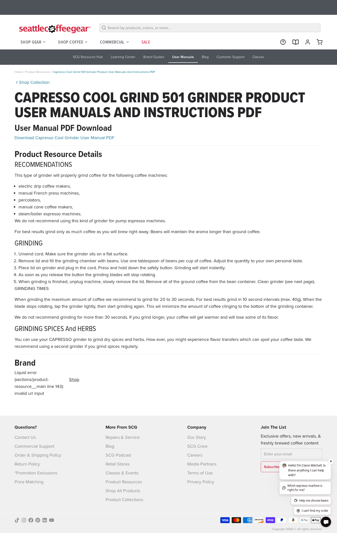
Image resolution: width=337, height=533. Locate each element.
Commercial (112, 42)
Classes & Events (122, 473)
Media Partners (201, 464)
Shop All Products (123, 491)
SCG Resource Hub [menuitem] (88, 56)
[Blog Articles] (293, 42)
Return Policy (27, 464)
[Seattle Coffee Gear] (54, 29)
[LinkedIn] (44, 520)
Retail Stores (118, 464)
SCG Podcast (118, 455)
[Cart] (317, 42)
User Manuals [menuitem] (183, 56)
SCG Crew (197, 446)
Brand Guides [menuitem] (153, 56)
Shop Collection (34, 82)
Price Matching (29, 482)
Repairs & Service (123, 437)
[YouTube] (51, 520)
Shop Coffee (70, 42)
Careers (194, 455)
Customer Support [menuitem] (230, 56)
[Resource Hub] (281, 42)
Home (19, 72)
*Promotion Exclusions (36, 473)
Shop (74, 379)
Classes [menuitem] (258, 56)
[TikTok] (17, 520)
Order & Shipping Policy (38, 455)
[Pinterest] (37, 520)
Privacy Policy (200, 482)
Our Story (196, 437)
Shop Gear (30, 42)
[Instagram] (23, 520)
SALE (145, 42)
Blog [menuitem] (205, 56)
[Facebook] (30, 520)
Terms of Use (200, 473)
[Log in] (306, 42)
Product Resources (38, 72)
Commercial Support (34, 446)
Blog (110, 446)
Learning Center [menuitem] (123, 56)
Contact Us (25, 437)
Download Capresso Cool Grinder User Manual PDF (64, 137)
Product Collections (124, 499)
